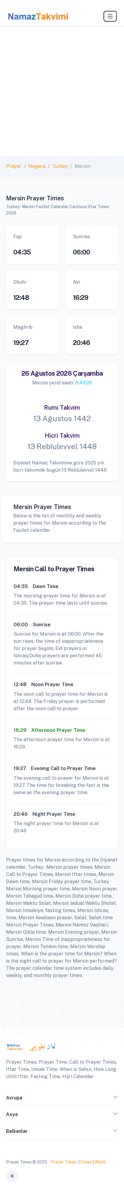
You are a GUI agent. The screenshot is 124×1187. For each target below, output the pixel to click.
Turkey (60, 166)
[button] (115, 1099)
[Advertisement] (62, 91)
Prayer (14, 166)
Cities (85, 1162)
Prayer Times (63, 1162)
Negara (36, 166)
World (100, 1162)
